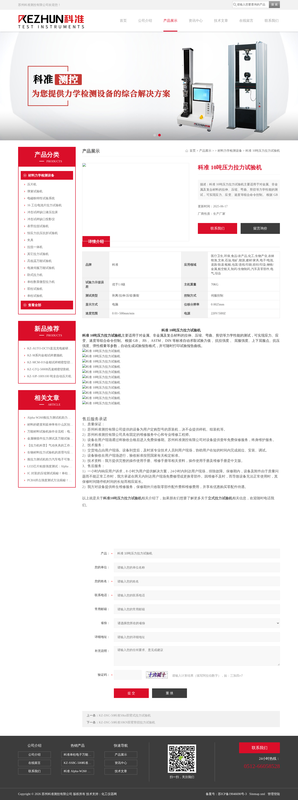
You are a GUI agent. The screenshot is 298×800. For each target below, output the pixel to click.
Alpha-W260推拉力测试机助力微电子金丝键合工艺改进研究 (67, 417)
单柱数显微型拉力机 (41, 281)
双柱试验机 (35, 288)
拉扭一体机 (35, 247)
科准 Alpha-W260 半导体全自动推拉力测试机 (79, 771)
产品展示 (170, 20)
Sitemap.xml (257, 794)
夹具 (30, 240)
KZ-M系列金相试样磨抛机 (45, 355)
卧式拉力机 (35, 275)
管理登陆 (274, 794)
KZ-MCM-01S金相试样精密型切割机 (51, 362)
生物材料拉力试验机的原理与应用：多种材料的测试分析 (65, 452)
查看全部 (34, 305)
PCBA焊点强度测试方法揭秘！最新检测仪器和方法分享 (64, 480)
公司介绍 (145, 20)
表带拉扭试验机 (38, 226)
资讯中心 (196, 20)
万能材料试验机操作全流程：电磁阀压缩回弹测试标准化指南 (68, 431)
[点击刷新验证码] (157, 675)
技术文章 (221, 20)
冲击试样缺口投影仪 (41, 219)
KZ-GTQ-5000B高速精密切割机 (48, 369)
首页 (123, 20)
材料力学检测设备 (41, 175)
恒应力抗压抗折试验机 (42, 233)
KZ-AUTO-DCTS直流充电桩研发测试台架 (55, 348)
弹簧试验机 (35, 191)
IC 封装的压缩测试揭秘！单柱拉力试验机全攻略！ (61, 473)
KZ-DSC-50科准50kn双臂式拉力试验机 (125, 715)
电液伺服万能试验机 (41, 268)
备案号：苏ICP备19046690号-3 (226, 794)
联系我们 (272, 20)
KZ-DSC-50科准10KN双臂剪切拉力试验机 (127, 722)
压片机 (31, 184)
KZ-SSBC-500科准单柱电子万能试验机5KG (79, 763)
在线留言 (246, 20)
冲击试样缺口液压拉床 (42, 212)
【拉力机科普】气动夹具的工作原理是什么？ (57, 445)
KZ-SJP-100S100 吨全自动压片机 (49, 376)
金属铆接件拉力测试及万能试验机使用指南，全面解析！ (65, 438)
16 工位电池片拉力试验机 (44, 205)
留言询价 (260, 228)
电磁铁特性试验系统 (41, 198)
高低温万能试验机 (39, 261)
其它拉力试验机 (38, 254)
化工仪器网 (109, 794)
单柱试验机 (35, 295)
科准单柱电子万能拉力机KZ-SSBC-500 (79, 754)
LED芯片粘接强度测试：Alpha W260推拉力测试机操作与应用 (68, 466)
